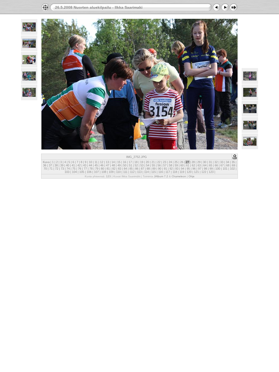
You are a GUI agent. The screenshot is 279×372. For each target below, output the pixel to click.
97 (199, 168)
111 (125, 171)
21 (153, 162)
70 (45, 168)
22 (158, 162)
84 (125, 168)
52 (136, 165)
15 (118, 162)
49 (119, 165)
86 (136, 168)
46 (101, 165)
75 (73, 168)
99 (211, 168)
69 (233, 165)
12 (101, 162)
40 (67, 165)
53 (142, 165)
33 (221, 162)
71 (50, 168)
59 (176, 165)
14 (113, 162)
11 (96, 162)
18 (136, 162)
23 (164, 162)
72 (56, 168)
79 (96, 168)
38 (56, 165)
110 (118, 171)
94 (182, 168)
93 (176, 168)
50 (124, 165)
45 (96, 165)
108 (104, 171)
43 (84, 165)
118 (175, 171)
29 (198, 162)
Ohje (192, 176)
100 (217, 168)
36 (44, 165)
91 (165, 168)
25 (176, 162)
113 (139, 171)
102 (232, 168)
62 (193, 165)
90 (159, 168)
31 (210, 162)
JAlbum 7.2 (161, 176)
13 (107, 162)
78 (91, 168)
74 (68, 168)
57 (164, 165)
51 (130, 165)
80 (102, 168)
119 (182, 171)
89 (153, 168)
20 (147, 162)
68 (227, 165)
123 (211, 171)
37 (50, 165)
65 (210, 165)
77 (85, 168)
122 (204, 171)
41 (73, 165)
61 (187, 165)
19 (141, 162)
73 (62, 168)
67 (222, 165)
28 (193, 162)
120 (189, 171)
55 (153, 165)
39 (61, 165)
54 (147, 165)
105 (81, 171)
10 (90, 162)
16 (124, 162)
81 (108, 168)
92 (171, 168)
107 (96, 171)
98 (205, 168)
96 (194, 168)
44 (90, 165)
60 (182, 165)
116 (160, 171)
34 (227, 162)
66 (216, 165)
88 (148, 168)
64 (204, 165)
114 (146, 171)
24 (170, 162)
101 (225, 168)
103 (67, 171)
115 (153, 171)
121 (196, 171)
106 (89, 171)
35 (233, 162)
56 (159, 165)
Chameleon (179, 176)
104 (74, 171)
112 (132, 171)
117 (168, 171)
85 (131, 168)
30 (204, 162)
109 (111, 171)
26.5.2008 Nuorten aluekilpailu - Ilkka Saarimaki (98, 7)
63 (199, 165)
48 (113, 165)
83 (119, 168)
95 (188, 168)
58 (170, 165)
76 (79, 168)
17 (130, 162)
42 (79, 165)
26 (181, 162)
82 (113, 168)
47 (107, 165)
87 (142, 168)
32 (216, 162)
